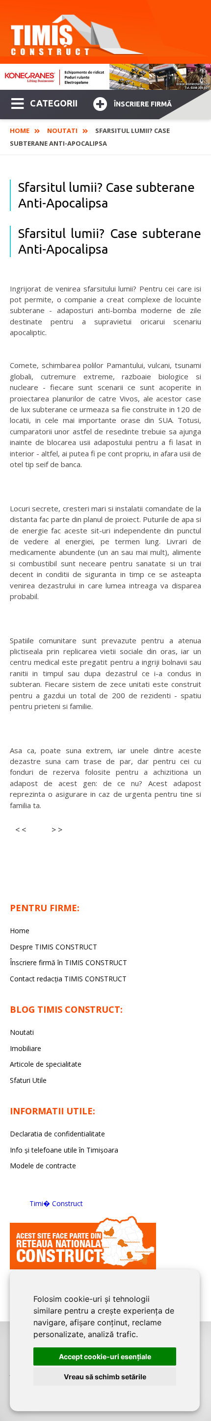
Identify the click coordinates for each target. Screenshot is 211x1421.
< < (20, 829)
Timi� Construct (56, 1203)
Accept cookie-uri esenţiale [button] (105, 1356)
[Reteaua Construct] (83, 1266)
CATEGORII (54, 103)
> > (57, 829)
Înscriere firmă (143, 104)
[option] (105, 77)
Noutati (62, 130)
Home (19, 130)
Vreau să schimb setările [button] (105, 1376)
